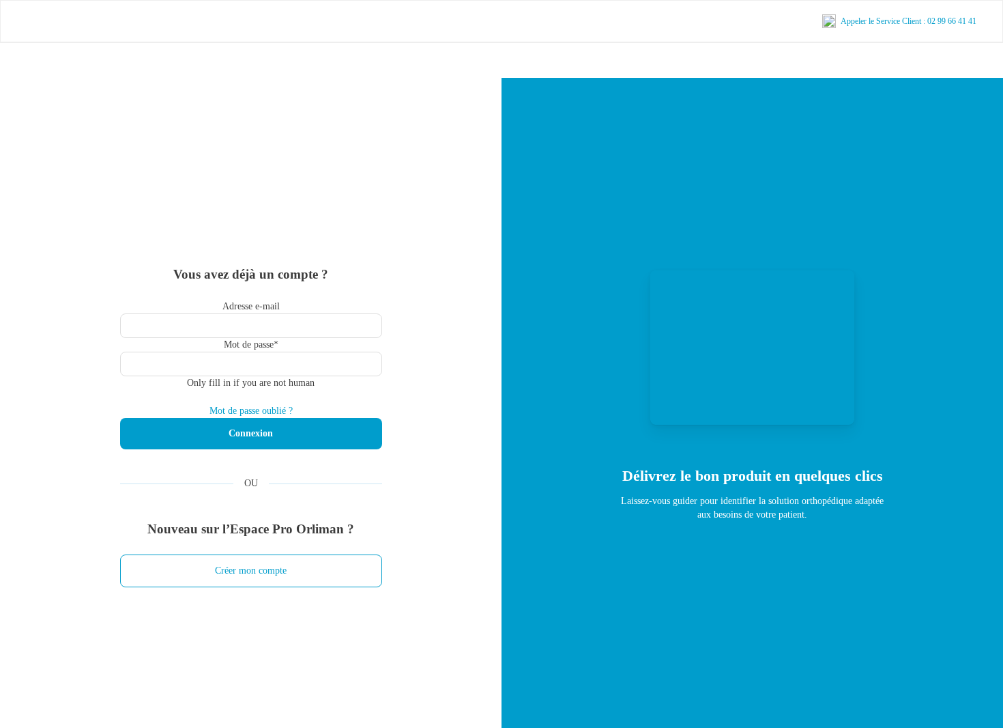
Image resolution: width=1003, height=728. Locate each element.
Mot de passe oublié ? (251, 411)
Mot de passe (251, 344)
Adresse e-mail (251, 306)
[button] (251, 571)
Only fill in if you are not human (251, 383)
